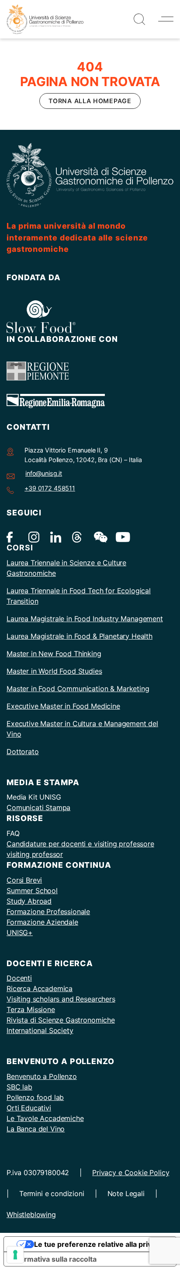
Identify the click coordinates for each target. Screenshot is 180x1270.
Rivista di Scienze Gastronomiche (61, 1020)
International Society (40, 1030)
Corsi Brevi (24, 880)
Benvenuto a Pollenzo (42, 1076)
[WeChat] (99, 536)
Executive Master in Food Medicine (63, 706)
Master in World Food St (46, 671)
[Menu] (165, 19)
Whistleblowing (31, 1214)
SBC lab (19, 1086)
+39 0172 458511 (49, 488)
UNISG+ (20, 932)
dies (95, 671)
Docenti (19, 978)
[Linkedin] (55, 536)
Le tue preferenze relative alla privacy (98, 1244)
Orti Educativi (29, 1107)
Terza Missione (31, 1009)
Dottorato (23, 751)
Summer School (32, 890)
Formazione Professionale (48, 911)
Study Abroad (29, 901)
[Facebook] (12, 536)
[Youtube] (121, 536)
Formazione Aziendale (42, 922)
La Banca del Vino (36, 1128)
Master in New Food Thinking (54, 653)
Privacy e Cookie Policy (130, 1172)
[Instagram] (33, 536)
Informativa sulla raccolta (54, 1259)
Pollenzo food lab (35, 1097)
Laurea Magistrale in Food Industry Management (85, 618)
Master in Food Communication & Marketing (78, 688)
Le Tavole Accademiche (45, 1118)
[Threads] (77, 536)
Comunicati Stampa (38, 807)
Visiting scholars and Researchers (61, 999)
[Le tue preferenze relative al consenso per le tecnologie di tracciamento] (15, 1254)
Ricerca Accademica (40, 988)
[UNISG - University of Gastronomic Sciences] (45, 18)
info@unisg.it (43, 473)
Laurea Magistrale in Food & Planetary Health (79, 636)
